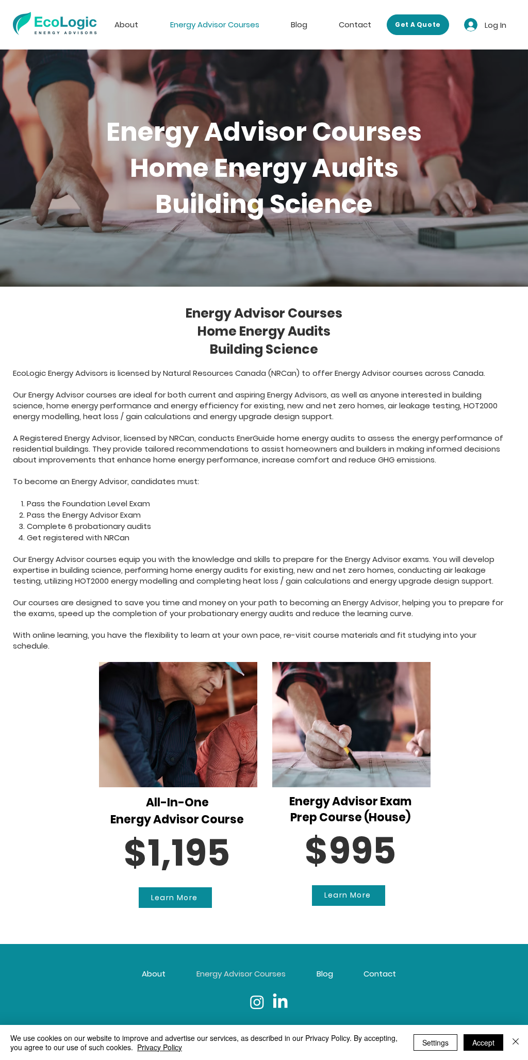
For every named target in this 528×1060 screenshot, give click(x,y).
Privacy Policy (159, 1047)
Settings (435, 1042)
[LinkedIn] (280, 1002)
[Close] (515, 1042)
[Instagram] (257, 1002)
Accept (483, 1042)
